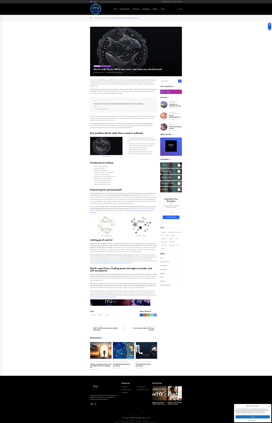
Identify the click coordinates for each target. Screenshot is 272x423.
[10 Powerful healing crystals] (163, 127)
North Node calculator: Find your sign (113, 93)
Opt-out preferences (252, 420)
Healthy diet (164, 238)
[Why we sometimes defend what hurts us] (159, 393)
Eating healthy (171, 232)
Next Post (150, 326)
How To (163, 9)
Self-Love (179, 113)
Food (162, 235)
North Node (100, 314)
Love (176, 238)
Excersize (178, 232)
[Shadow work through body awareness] (175, 393)
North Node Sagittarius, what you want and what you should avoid (115, 263)
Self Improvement (124, 9)
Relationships (146, 9)
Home (115, 9)
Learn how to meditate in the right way (175, 106)
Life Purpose (136, 9)
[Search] (178, 9)
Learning (171, 238)
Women (163, 248)
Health (172, 235)
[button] (269, 406)
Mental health (164, 242)
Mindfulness (172, 242)
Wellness (155, 9)
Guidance (98, 361)
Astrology (93, 314)
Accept (253, 417)
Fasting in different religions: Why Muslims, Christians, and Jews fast (114, 1)
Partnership (172, 112)
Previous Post (98, 326)
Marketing (162, 281)
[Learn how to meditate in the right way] (163, 104)
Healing (171, 123)
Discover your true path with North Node (122, 127)
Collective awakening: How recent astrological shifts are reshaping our (100, 366)
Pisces (107, 314)
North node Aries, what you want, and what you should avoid (118, 203)
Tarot (178, 245)
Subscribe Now (171, 217)
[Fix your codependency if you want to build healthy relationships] (163, 115)
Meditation (171, 101)
